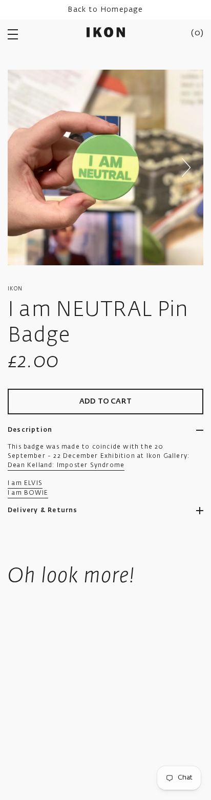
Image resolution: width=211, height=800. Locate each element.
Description (30, 430)
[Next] (186, 167)
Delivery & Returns (43, 511)
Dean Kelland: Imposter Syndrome (66, 465)
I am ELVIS (25, 483)
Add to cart (105, 401)
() (197, 33)
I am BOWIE (28, 493)
